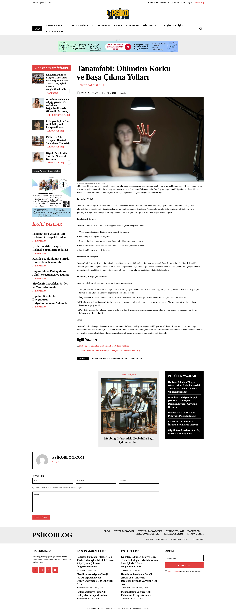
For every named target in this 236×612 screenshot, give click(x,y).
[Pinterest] (195, 92)
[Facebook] (184, 92)
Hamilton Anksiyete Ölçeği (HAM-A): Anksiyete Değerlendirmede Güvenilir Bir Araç (95, 579)
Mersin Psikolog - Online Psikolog (47, 171)
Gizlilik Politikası (174, 571)
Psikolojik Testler (58, 115)
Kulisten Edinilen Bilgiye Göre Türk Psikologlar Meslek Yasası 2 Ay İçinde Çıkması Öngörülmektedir (57, 82)
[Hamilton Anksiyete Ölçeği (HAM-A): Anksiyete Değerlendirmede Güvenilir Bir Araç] (38, 103)
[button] (201, 28)
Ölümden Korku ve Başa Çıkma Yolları (109, 359)
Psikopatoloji (55, 131)
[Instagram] (41, 570)
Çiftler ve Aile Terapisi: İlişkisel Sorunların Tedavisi (57, 140)
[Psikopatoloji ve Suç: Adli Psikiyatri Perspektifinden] (38, 125)
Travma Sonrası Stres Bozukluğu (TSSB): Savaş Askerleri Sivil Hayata (111, 350)
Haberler (52, 93)
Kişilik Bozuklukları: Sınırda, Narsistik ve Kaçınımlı (58, 156)
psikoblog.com (94, 93)
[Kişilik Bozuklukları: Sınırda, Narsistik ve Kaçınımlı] (38, 157)
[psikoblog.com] (79, 92)
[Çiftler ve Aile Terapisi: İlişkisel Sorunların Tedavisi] (38, 141)
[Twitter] (189, 92)
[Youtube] (55, 570)
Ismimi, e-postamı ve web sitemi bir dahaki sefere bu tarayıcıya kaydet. (59, 488)
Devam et (182, 565)
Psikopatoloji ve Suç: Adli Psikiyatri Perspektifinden (58, 124)
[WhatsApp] (201, 92)
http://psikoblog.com (59, 462)
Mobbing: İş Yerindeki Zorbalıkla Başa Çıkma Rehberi (104, 346)
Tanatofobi (136, 359)
